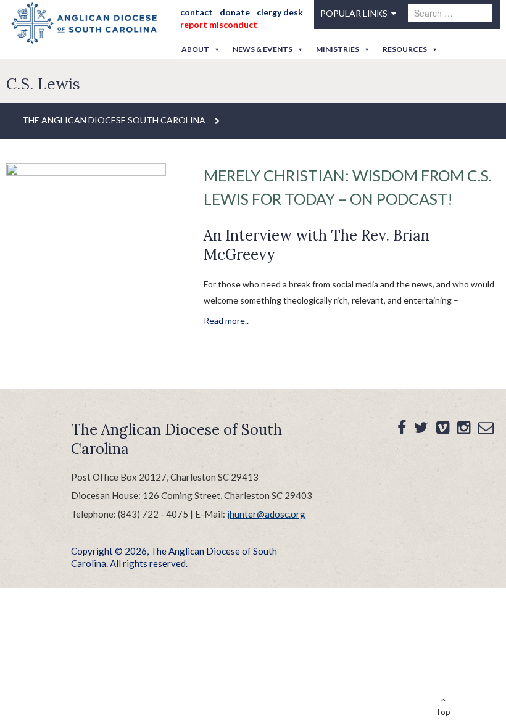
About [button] (195, 49)
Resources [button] (405, 49)
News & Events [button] (262, 49)
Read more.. (226, 320)
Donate (235, 12)
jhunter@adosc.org (266, 513)
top (443, 712)
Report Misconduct (218, 24)
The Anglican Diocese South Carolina (113, 120)
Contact (196, 12)
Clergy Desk (280, 12)
